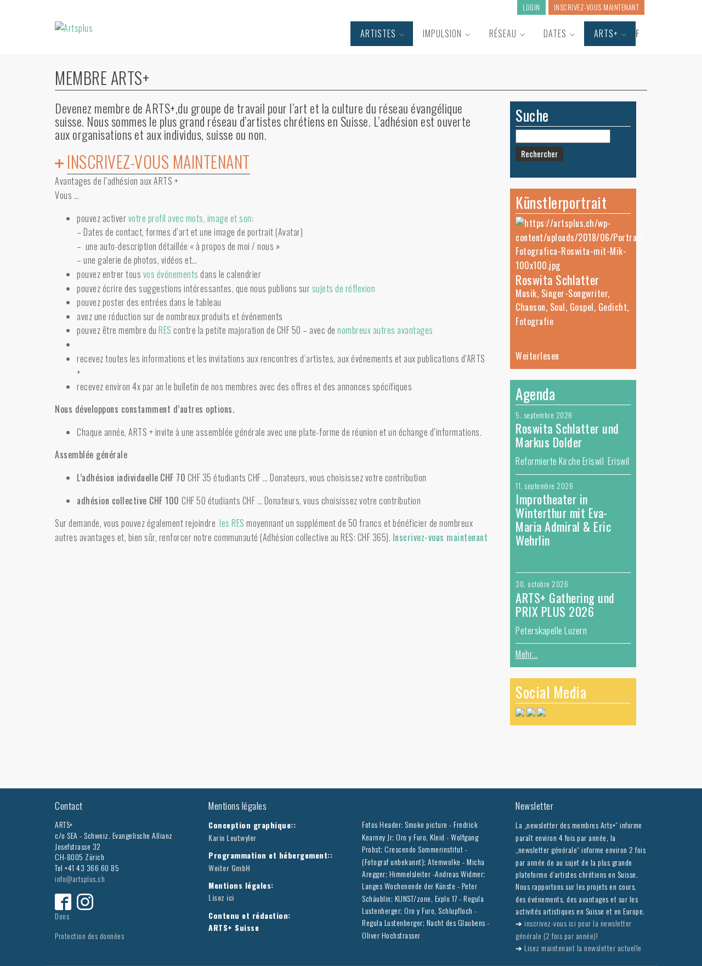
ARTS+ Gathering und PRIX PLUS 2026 (565, 604)
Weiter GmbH (229, 867)
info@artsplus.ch (80, 878)
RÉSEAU (503, 33)
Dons (62, 916)
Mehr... (527, 654)
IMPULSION (442, 33)
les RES (232, 523)
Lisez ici (221, 897)
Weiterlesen (537, 355)
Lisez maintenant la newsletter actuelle (583, 947)
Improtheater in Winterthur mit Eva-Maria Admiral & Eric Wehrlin (563, 519)
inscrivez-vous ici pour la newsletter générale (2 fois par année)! (574, 929)
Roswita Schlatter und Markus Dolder (567, 435)
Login (531, 7)
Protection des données (89, 935)
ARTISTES (378, 33)
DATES (555, 33)
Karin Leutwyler (232, 837)
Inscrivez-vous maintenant (596, 7)
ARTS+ (606, 33)
